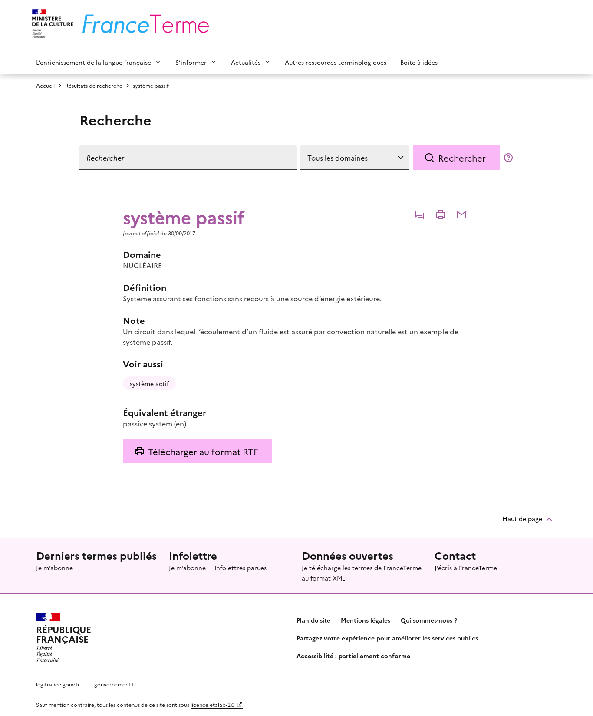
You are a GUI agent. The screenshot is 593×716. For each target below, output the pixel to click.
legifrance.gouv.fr (58, 684)
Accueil (45, 85)
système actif (149, 383)
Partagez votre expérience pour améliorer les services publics (387, 638)
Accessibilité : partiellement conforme (353, 655)
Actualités (245, 62)
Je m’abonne (54, 567)
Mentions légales (365, 620)
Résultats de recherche (93, 85)
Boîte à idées (419, 62)
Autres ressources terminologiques (335, 62)
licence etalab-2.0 (212, 704)
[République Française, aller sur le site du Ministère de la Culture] (51, 24)
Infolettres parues (240, 567)
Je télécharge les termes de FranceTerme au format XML (362, 572)
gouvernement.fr (115, 684)
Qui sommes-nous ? (429, 620)
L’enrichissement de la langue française (93, 62)
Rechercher (462, 158)
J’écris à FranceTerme (466, 567)
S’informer (191, 62)
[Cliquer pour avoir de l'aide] (508, 157)
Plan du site (313, 620)
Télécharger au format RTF (203, 451)
